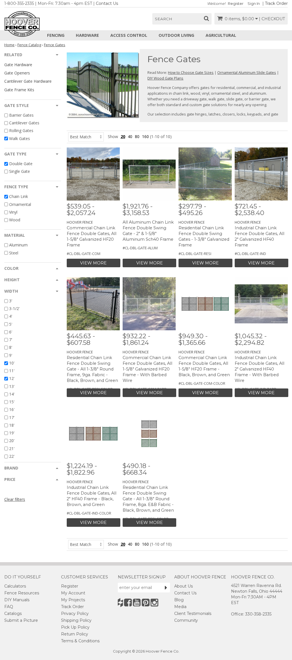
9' (10, 355)
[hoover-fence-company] (120, 602)
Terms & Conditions (80, 640)
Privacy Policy (75, 613)
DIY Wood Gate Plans (165, 78)
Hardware (87, 35)
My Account (73, 593)
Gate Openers (17, 73)
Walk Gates (19, 138)
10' (12, 363)
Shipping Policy (76, 620)
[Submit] (166, 587)
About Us (183, 586)
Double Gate (21, 163)
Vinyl (13, 212)
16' (12, 409)
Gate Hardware (18, 64)
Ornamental (20, 204)
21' (12, 448)
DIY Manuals (16, 599)
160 (145, 136)
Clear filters (14, 499)
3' (10, 300)
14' (12, 394)
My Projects (73, 599)
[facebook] (128, 602)
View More (93, 263)
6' (10, 332)
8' (10, 347)
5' (10, 324)
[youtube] (137, 602)
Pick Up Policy (75, 627)
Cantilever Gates (24, 122)
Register (236, 3)
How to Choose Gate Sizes (191, 72)
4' (10, 316)
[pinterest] (145, 602)
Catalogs (13, 613)
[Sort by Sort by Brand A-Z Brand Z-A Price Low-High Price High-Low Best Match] (86, 136)
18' (12, 425)
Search (163, 19)
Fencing (55, 35)
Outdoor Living (176, 35)
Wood (14, 219)
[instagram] (154, 602)
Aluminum (18, 245)
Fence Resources (21, 593)
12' (12, 378)
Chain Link (18, 196)
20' (12, 441)
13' (12, 386)
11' (12, 370)
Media (180, 606)
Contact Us (107, 3)
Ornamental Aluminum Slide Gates (246, 72)
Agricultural (221, 35)
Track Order (276, 3)
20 (123, 136)
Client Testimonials (192, 613)
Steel (13, 253)
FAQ (8, 606)
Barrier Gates (21, 115)
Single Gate (19, 171)
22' (12, 456)
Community (186, 620)
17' (12, 417)
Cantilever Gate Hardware (28, 81)
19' (12, 433)
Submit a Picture (21, 620)
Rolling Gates (21, 130)
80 (137, 136)
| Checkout (272, 18)
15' (12, 401)
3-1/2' (14, 308)
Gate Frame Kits (19, 89)
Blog (179, 599)
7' (10, 339)
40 (130, 136)
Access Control (128, 35)
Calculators (15, 586)
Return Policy (74, 634)
